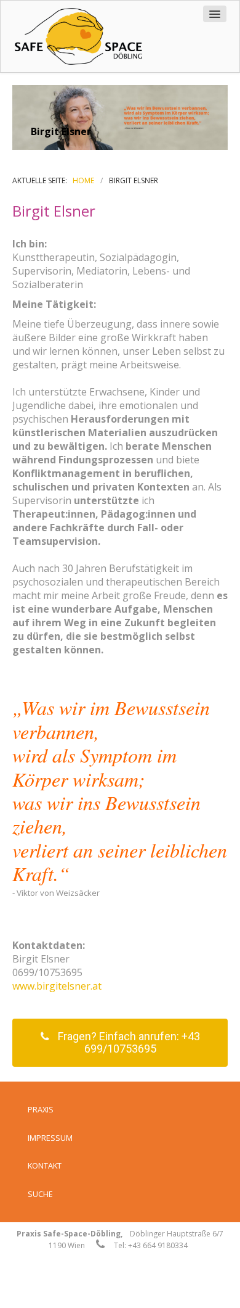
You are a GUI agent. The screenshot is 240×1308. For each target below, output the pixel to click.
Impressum (50, 1137)
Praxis (41, 1109)
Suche (40, 1193)
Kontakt (45, 1165)
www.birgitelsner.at (57, 986)
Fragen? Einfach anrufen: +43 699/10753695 (129, 1042)
